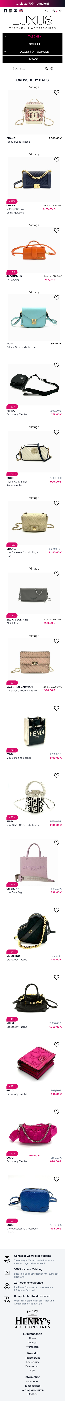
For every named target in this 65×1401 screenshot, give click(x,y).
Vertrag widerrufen (33, 1390)
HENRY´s (32, 1394)
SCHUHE (35, 44)
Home (32, 1338)
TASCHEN (35, 36)
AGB (32, 1370)
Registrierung (32, 1357)
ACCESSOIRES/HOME (35, 51)
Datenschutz (32, 1366)
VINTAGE (32, 59)
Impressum (32, 1361)
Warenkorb (32, 1346)
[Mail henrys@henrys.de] (15, 11)
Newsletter (32, 1381)
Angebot (32, 1342)
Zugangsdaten (33, 1385)
